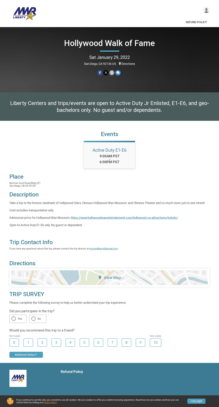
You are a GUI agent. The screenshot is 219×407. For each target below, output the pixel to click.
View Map (112, 277)
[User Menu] (206, 10)
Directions (128, 64)
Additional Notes (25, 354)
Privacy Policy (49, 402)
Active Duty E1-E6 (109, 150)
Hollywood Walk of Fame (109, 43)
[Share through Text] (118, 72)
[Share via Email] (111, 72)
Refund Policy (196, 22)
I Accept (196, 401)
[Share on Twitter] (105, 72)
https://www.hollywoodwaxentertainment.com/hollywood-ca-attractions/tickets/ (124, 217)
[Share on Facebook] (99, 72)
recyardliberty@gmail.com (103, 248)
